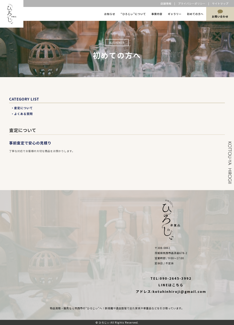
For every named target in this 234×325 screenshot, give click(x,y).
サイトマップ (220, 3)
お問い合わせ (220, 16)
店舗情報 (166, 3)
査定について (23, 108)
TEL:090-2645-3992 (171, 278)
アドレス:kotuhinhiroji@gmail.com (171, 291)
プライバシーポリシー (191, 3)
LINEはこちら (171, 284)
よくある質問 (23, 114)
